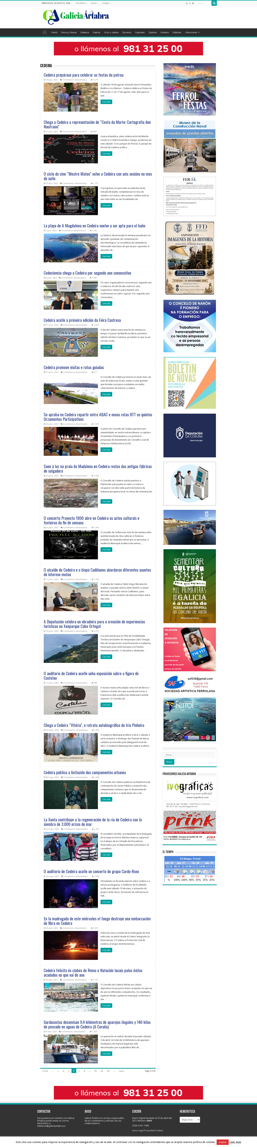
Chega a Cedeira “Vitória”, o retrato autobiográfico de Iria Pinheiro (94, 725)
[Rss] (186, 3)
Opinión (153, 32)
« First (45, 1071)
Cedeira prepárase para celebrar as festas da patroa (83, 75)
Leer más (106, 102)
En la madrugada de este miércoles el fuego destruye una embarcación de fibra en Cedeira (97, 920)
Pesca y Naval (69, 32)
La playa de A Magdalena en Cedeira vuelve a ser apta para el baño (94, 225)
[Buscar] (214, 3)
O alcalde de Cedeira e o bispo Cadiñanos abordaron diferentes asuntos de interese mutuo (97, 572)
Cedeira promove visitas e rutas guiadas (74, 367)
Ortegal (105, 3)
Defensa (84, 32)
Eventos (165, 32)
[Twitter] (193, 3)
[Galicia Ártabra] (76, 16)
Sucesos (126, 32)
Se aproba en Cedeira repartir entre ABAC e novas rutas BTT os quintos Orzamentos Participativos (98, 416)
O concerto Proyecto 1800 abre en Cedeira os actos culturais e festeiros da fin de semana (91, 520)
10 (95, 1071)
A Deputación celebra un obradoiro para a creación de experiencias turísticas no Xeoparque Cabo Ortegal (94, 623)
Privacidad (149, 1130)
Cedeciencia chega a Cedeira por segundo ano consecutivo (87, 273)
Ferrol (54, 32)
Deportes (140, 32)
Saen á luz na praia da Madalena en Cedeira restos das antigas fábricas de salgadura (98, 468)
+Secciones (191, 32)
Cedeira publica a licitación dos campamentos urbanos (85, 772)
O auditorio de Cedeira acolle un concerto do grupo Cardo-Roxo (91, 871)
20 (102, 1071)
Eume (94, 3)
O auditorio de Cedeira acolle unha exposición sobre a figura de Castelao (91, 675)
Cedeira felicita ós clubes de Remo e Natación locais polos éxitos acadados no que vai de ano (93, 972)
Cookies (159, 1130)
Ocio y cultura (111, 32)
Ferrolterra (81, 3)
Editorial (177, 32)
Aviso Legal (138, 1130)
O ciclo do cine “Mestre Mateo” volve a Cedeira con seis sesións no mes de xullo (98, 176)
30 (108, 1071)
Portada (44, 32)
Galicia (96, 32)
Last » (122, 1071)
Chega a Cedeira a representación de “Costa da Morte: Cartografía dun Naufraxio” (97, 124)
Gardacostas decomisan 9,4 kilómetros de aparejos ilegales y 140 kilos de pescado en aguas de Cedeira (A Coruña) (97, 1024)
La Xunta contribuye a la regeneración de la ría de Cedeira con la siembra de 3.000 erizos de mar (93, 821)
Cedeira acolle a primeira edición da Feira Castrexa (82, 320)
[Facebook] (190, 3)
